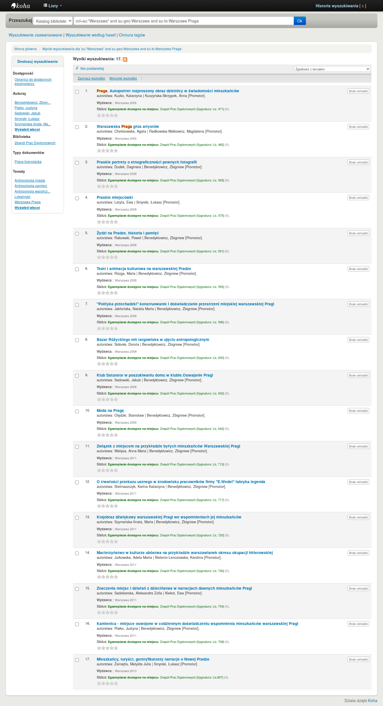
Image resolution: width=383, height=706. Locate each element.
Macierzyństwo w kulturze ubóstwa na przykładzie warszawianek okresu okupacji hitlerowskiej (185, 552)
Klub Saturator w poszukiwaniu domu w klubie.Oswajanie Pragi (155, 375)
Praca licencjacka (28, 161)
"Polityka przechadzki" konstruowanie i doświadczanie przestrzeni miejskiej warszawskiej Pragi (185, 303)
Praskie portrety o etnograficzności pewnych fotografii (147, 162)
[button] (52, 5)
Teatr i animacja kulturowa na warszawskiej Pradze (144, 268)
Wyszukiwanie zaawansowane (35, 35)
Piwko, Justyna (26, 107)
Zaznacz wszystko (91, 78)
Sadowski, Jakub (27, 112)
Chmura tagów (132, 35)
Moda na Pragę (110, 410)
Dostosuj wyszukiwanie (37, 61)
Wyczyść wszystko (123, 78)
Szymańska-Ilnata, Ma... (33, 123)
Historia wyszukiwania (337, 5)
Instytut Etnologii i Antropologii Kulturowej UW (25, 5)
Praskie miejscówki (115, 197)
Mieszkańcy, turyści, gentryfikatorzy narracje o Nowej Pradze (153, 659)
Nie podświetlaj (92, 68)
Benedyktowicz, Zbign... (32, 102)
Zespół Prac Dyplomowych (35, 142)
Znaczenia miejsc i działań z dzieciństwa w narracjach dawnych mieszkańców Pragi (174, 588)
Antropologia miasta (30, 180)
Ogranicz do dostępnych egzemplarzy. (33, 81)
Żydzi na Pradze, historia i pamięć (128, 233)
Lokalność (22, 196)
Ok (299, 21)
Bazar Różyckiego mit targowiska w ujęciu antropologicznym (153, 339)
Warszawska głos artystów (128, 126)
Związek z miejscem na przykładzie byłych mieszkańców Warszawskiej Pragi (168, 446)
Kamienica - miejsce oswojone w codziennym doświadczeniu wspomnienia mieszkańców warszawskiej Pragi (197, 623)
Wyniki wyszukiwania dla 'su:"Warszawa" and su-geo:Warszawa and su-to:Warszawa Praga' (112, 48)
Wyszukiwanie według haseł (91, 35)
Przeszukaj (20, 20)
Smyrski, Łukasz (27, 118)
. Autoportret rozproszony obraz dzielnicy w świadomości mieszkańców (168, 90)
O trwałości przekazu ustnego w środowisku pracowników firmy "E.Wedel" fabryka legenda (181, 481)
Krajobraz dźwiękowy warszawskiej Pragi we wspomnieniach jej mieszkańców (169, 517)
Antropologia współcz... (32, 191)
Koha (372, 700)
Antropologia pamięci (31, 185)
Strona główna (25, 48)
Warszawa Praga (28, 201)
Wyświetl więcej (27, 129)
